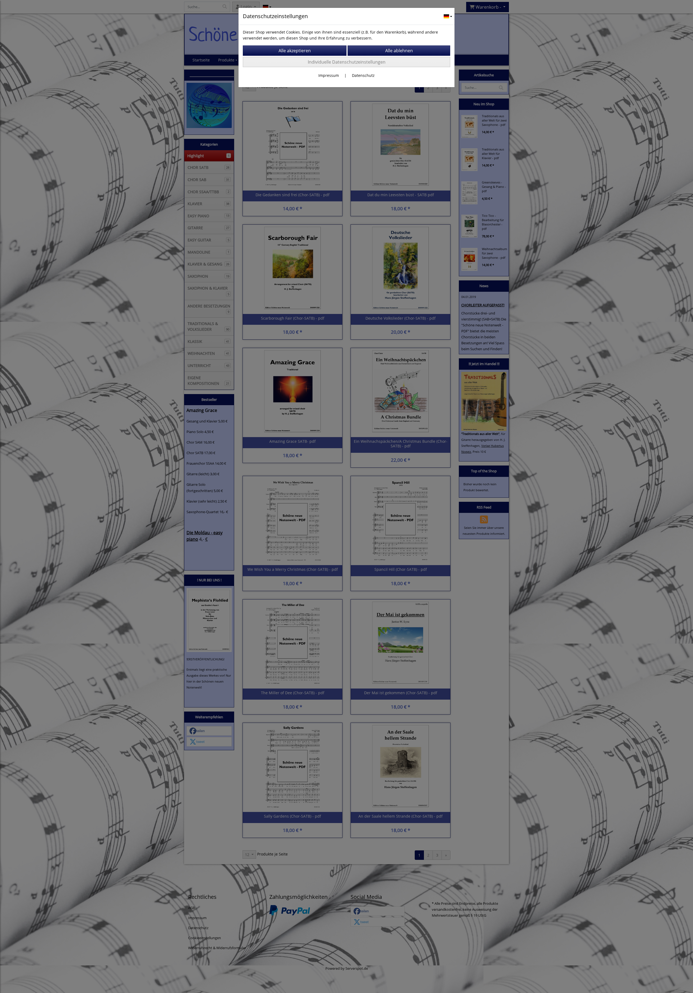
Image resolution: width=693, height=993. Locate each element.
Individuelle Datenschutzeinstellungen (346, 62)
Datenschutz (363, 75)
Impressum (328, 75)
